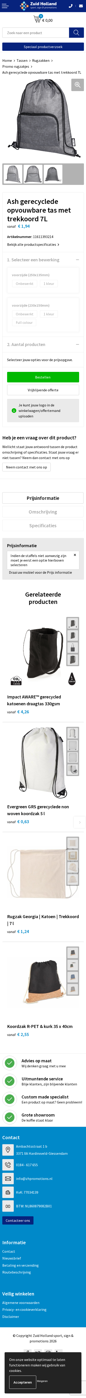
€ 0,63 (18, 821)
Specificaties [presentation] (42, 525)
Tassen (22, 60)
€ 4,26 (18, 711)
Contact (8, 1251)
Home (7, 60)
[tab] (42, 498)
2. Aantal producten (26, 344)
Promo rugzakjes (15, 66)
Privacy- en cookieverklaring (24, 1309)
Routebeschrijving (16, 1272)
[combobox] (35, 32)
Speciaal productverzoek (43, 46)
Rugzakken (41, 60)
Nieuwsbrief (11, 1258)
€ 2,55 (18, 1034)
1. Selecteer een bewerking (33, 259)
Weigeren (42, 1381)
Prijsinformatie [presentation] (43, 498)
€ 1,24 (18, 931)
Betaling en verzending (20, 1265)
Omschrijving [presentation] (43, 511)
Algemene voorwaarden (20, 1302)
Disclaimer (10, 1316)
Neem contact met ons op (26, 467)
